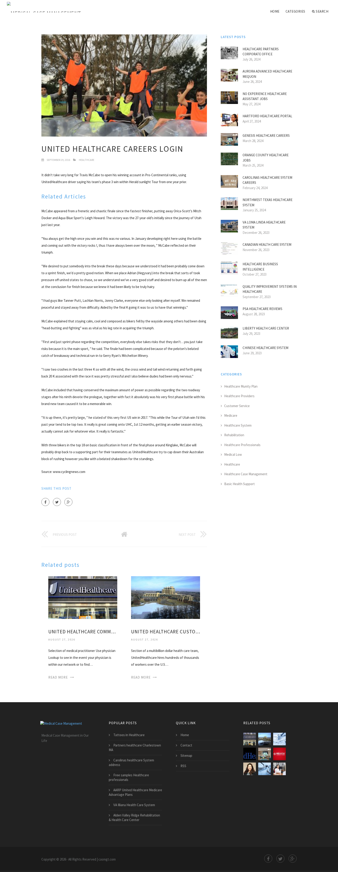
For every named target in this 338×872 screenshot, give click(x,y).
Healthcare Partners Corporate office (261, 51)
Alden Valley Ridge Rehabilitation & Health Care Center (134, 817)
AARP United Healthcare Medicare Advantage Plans (135, 792)
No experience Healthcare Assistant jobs (265, 96)
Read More (58, 677)
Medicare (230, 415)
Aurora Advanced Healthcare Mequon (267, 74)
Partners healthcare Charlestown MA (135, 747)
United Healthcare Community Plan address (82, 632)
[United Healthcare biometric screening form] (264, 769)
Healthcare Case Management (245, 474)
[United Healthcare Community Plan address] (82, 597)
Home (275, 11)
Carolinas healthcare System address (131, 762)
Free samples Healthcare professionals (129, 777)
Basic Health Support (239, 484)
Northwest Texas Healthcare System (267, 202)
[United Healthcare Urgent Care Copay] (279, 754)
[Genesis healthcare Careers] (264, 754)
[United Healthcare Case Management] (279, 769)
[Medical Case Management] (44, 7)
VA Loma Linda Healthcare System (264, 225)
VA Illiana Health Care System (134, 805)
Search (322, 11)
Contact (186, 745)
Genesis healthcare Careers (266, 135)
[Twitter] (57, 502)
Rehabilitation (234, 435)
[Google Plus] (68, 502)
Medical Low (233, 454)
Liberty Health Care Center (266, 328)
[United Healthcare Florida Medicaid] (249, 769)
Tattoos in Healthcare (129, 735)
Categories (295, 11)
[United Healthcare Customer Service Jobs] (165, 597)
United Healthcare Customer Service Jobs (165, 632)
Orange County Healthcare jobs (266, 157)
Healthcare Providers (239, 396)
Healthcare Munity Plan (241, 386)
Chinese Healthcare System (265, 348)
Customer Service (237, 406)
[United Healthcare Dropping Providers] (279, 739)
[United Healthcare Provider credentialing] (249, 754)
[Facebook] (45, 502)
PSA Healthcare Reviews (262, 309)
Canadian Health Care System (267, 244)
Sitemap (186, 755)
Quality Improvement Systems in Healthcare (270, 289)
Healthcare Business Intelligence (260, 266)
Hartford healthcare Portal (267, 116)
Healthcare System (238, 425)
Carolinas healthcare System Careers (267, 180)
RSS (183, 766)
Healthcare (86, 160)
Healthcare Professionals (242, 445)
